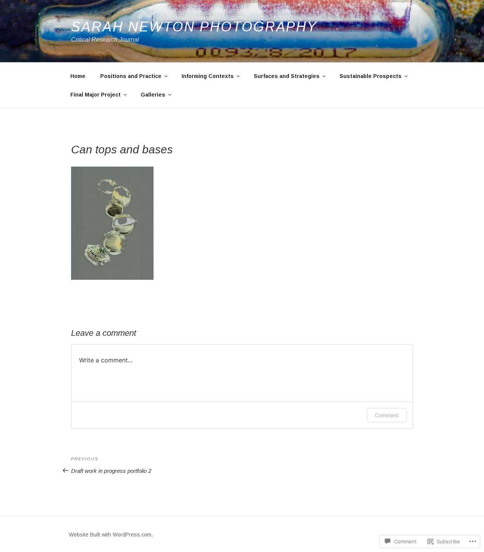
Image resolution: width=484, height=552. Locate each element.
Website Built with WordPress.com (110, 535)
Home (77, 76)
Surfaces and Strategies (287, 76)
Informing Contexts (208, 76)
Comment (387, 415)
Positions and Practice (130, 76)
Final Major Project (95, 95)
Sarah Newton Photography (194, 26)
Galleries (153, 95)
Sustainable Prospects (371, 76)
